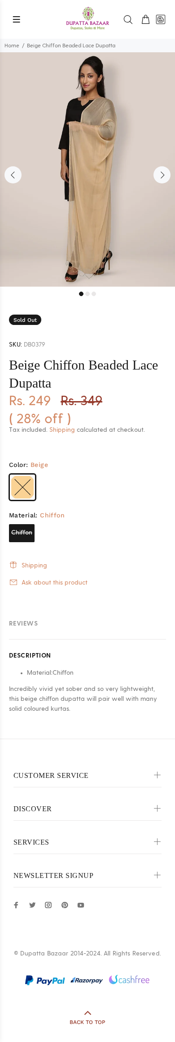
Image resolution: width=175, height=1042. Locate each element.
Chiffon (21, 533)
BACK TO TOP (87, 1022)
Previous (13, 174)
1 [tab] (81, 294)
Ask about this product (55, 583)
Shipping (62, 430)
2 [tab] (87, 294)
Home (11, 45)
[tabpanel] (87, 169)
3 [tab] (94, 294)
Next (162, 174)
